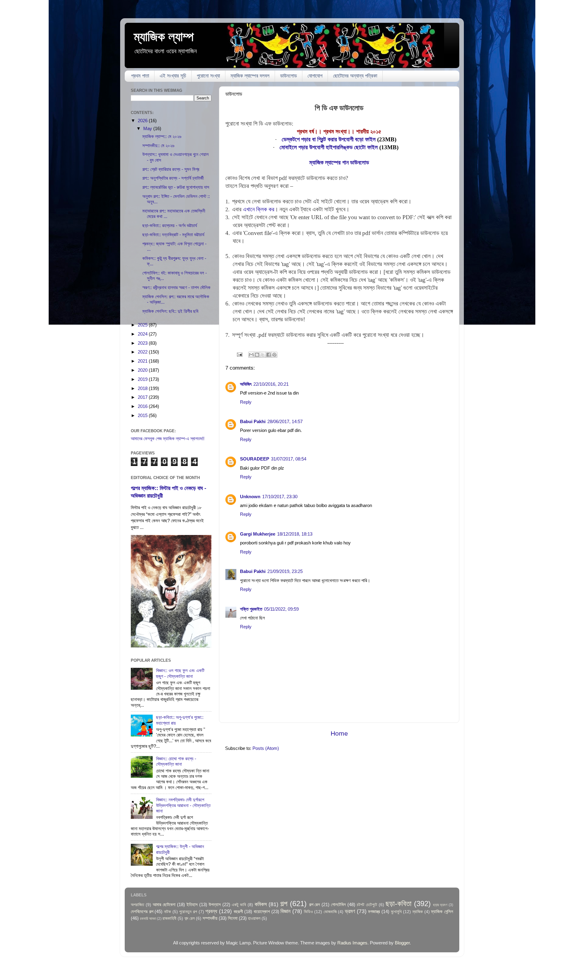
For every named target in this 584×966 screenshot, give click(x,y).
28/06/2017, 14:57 (285, 421)
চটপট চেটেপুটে (367, 904)
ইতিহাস (192, 904)
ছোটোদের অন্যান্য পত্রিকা (355, 76)
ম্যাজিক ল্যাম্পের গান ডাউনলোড (339, 162)
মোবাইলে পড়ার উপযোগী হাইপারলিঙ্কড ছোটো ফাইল (329, 147)
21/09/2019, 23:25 (285, 571)
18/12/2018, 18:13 (294, 533)
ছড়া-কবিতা (399, 903)
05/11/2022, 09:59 (281, 609)
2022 (143, 351)
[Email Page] (239, 354)
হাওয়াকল (254, 918)
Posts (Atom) (265, 748)
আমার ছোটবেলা (164, 904)
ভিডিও (308, 911)
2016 (143, 406)
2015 (143, 415)
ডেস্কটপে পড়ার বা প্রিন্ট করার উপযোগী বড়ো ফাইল (329, 139)
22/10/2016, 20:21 (271, 384)
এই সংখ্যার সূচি (173, 76)
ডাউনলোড (288, 76)
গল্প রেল (314, 904)
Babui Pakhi (253, 421)
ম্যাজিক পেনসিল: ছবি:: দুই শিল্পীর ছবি (170, 311)
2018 (143, 388)
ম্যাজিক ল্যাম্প (164, 36)
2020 (143, 370)
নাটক (167, 911)
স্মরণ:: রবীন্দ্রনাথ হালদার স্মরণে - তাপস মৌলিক (176, 287)
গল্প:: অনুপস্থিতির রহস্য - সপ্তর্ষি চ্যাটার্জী (173, 178)
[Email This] (251, 355)
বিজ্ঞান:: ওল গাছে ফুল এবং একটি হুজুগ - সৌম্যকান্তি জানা (180, 673)
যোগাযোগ (315, 76)
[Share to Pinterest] (274, 355)
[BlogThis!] (257, 355)
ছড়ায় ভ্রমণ (440, 905)
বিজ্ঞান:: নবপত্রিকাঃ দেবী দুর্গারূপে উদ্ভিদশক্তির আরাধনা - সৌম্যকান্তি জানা (183, 805)
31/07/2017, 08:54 (288, 458)
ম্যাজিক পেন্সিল (442, 911)
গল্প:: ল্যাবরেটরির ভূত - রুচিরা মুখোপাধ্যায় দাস (175, 187)
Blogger (402, 942)
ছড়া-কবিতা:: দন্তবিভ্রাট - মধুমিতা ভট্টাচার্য (173, 234)
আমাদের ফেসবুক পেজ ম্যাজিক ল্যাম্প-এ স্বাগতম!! (167, 438)
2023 (143, 343)
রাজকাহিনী (169, 918)
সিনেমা (233, 918)
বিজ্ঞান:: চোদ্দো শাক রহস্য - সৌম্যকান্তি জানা (176, 761)
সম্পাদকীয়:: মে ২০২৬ (158, 145)
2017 (143, 397)
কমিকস (261, 904)
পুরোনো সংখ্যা (208, 76)
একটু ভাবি (239, 904)
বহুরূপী (238, 911)
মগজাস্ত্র (374, 911)
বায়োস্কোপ (262, 911)
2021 (143, 361)
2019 (143, 379)
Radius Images (352, 942)
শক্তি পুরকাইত (251, 609)
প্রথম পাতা (140, 76)
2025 (143, 324)
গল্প (283, 903)
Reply (246, 402)
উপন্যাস (215, 904)
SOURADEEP (254, 458)
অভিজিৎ (246, 384)
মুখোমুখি (396, 911)
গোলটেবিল (338, 904)
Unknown (250, 496)
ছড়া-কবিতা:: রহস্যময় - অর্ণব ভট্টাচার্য (169, 225)
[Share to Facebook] (269, 355)
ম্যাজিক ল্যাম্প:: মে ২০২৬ (161, 136)
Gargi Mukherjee (257, 533)
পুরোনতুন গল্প (188, 911)
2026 (143, 120)
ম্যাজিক (417, 911)
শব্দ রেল (189, 918)
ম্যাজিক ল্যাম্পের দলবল (250, 76)
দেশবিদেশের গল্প (142, 911)
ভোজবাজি (330, 911)
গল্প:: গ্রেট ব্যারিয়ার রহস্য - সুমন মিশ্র (170, 169)
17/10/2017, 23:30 (279, 496)
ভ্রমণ (350, 911)
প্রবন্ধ (211, 911)
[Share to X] (263, 355)
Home (339, 733)
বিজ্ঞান (285, 911)
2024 (143, 333)
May (148, 128)
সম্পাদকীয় (210, 918)
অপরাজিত (137, 904)
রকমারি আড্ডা (148, 918)
